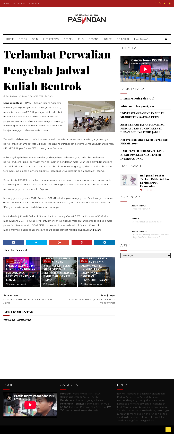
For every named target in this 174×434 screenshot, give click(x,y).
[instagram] (160, 3)
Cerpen (68, 39)
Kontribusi (34, 4)
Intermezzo (51, 39)
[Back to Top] (168, 429)
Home (6, 4)
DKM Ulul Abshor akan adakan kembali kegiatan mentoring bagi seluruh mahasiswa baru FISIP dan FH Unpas (59, 269)
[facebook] (155, 3)
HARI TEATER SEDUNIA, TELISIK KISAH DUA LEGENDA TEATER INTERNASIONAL (142, 154)
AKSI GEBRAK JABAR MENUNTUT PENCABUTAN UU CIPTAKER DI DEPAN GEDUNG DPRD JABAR (142, 128)
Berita (23, 39)
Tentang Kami (19, 4)
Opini (35, 39)
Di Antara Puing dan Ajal (137, 98)
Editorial (123, 39)
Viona (135, 219)
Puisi (81, 39)
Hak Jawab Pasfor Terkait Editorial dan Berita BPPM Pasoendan (155, 181)
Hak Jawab (141, 39)
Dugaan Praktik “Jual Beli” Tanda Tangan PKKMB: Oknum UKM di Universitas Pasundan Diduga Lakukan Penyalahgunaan (94, 267)
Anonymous (139, 206)
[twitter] (164, 3)
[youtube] (170, 3)
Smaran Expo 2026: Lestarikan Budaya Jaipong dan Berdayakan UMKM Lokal (20, 273)
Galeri (108, 39)
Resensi (94, 39)
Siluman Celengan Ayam (137, 106)
